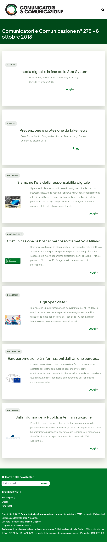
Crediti (5, 502)
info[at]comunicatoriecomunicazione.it (60, 533)
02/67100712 (27, 533)
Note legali (7, 506)
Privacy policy (8, 497)
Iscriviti (42, 483)
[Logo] (34, 10)
